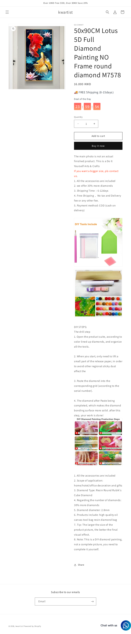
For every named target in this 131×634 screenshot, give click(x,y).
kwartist (19, 626)
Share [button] (81, 564)
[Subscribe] (92, 601)
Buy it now (98, 145)
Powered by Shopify (32, 626)
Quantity (78, 117)
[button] (7, 12)
